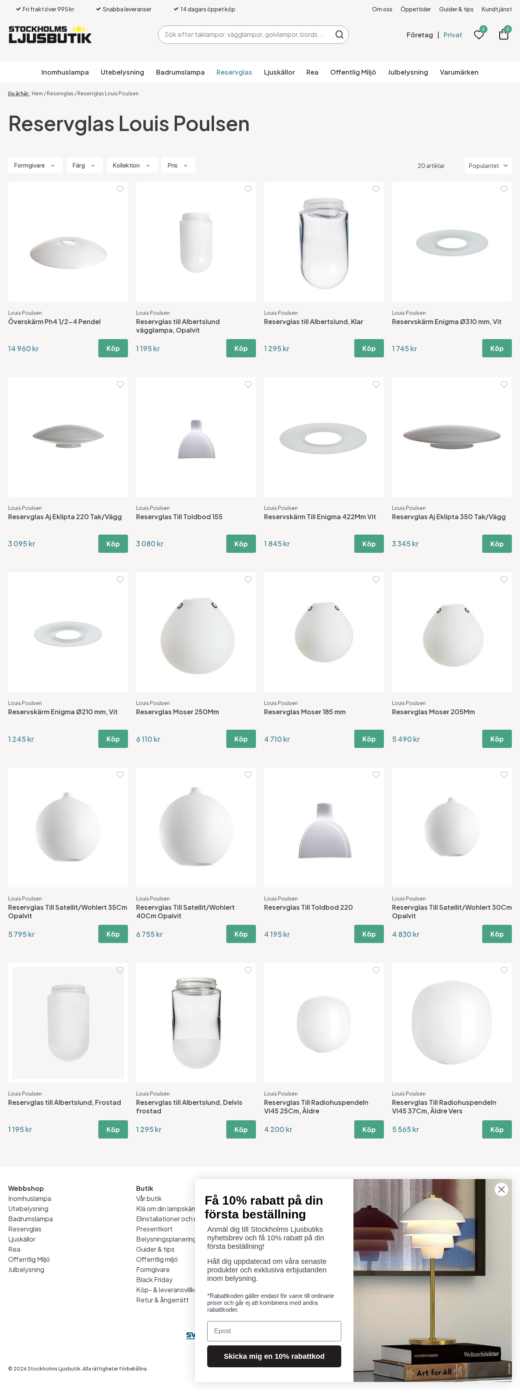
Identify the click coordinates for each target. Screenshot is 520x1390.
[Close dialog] (501, 1189)
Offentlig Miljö (353, 72)
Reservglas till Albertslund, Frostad (64, 1102)
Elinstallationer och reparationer (183, 1218)
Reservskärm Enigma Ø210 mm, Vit (63, 711)
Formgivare (153, 1269)
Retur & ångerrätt (162, 1299)
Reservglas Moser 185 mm (305, 711)
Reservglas (234, 72)
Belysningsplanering (166, 1239)
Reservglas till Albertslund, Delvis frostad (189, 1106)
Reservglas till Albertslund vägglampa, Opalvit (178, 325)
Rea (312, 72)
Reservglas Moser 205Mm (433, 711)
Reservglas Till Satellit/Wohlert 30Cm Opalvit (452, 911)
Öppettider (416, 9)
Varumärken (459, 72)
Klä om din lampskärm (167, 1208)
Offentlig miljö (157, 1259)
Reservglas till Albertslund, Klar (313, 321)
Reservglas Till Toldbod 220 (308, 907)
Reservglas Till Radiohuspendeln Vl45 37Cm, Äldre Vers (444, 1106)
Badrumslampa (180, 72)
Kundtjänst (497, 9)
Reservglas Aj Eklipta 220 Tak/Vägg (65, 516)
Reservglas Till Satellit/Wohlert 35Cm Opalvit (67, 911)
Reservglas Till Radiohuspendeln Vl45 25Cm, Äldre (316, 1106)
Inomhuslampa (65, 72)
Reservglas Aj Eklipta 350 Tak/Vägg (449, 516)
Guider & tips (456, 9)
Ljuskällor (279, 72)
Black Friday (154, 1279)
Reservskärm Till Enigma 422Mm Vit (320, 516)
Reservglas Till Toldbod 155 (179, 516)
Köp (113, 348)
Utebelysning (122, 72)
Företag (420, 34)
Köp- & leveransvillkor (168, 1289)
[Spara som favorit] (120, 189)
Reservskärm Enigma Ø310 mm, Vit (447, 321)
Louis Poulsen (25, 313)
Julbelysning (408, 72)
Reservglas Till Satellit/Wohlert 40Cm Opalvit (185, 911)
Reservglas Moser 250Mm (177, 711)
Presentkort (154, 1229)
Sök (340, 35)
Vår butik (149, 1198)
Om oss (382, 9)
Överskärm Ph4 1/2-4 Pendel (54, 321)
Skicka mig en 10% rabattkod (274, 1356)
